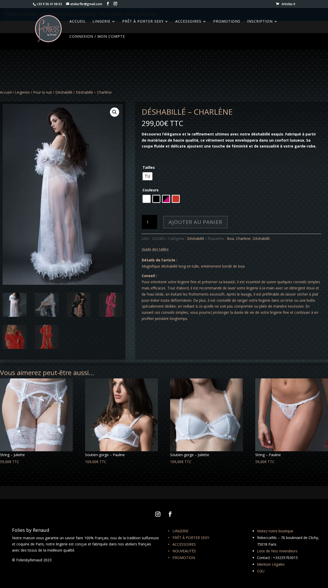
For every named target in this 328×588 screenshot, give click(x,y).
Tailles (148, 167)
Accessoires (188, 21)
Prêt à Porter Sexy (142, 21)
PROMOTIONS (226, 21)
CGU (260, 571)
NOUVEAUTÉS (184, 550)
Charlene (243, 238)
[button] (114, 112)
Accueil (6, 92)
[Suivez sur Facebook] (170, 514)
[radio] (147, 176)
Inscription (260, 21)
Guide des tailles (155, 249)
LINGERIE (180, 530)
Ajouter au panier (195, 222)
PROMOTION (183, 557)
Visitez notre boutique (275, 530)
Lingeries (22, 92)
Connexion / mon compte (97, 37)
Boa (230, 238)
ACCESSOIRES (184, 544)
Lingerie (101, 21)
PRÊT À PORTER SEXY (190, 537)
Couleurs (150, 190)
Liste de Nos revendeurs (277, 550)
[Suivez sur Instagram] (158, 514)
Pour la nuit (42, 92)
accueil (77, 21)
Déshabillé (64, 92)
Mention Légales (271, 564)
